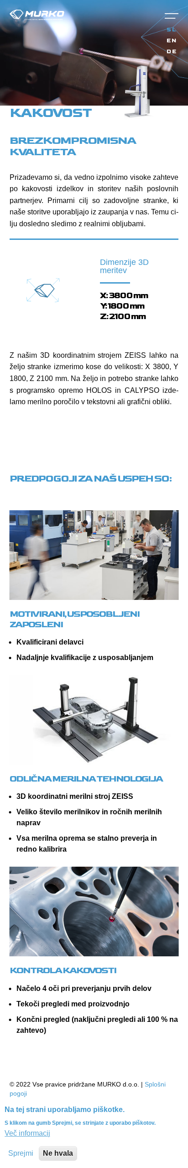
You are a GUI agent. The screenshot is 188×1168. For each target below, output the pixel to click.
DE (172, 52)
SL (172, 30)
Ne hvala (58, 1153)
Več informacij (27, 1133)
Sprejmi (20, 1153)
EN (172, 41)
